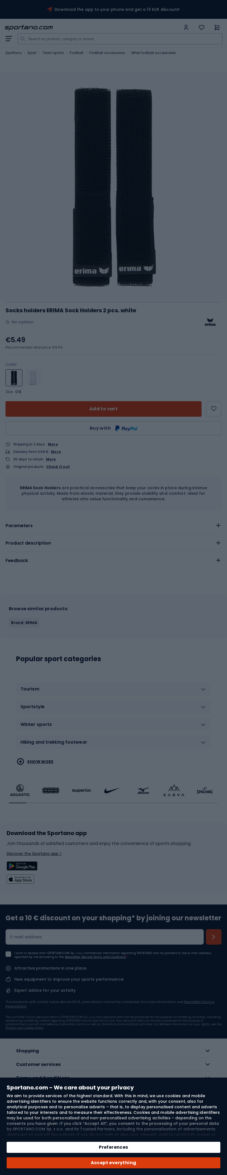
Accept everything (113, 1162)
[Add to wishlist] (214, 409)
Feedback (17, 560)
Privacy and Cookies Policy (24, 1028)
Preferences (113, 1147)
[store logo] (92, 27)
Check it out (58, 467)
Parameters (19, 525)
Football (77, 52)
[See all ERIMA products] (210, 322)
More (53, 444)
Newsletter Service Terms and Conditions (95, 957)
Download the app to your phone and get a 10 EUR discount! (117, 9)
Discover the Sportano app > (34, 853)
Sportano (14, 52)
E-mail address (26, 937)
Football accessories (107, 52)
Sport (32, 52)
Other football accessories (153, 52)
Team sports (53, 52)
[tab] (113, 525)
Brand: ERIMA (24, 622)
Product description (28, 543)
